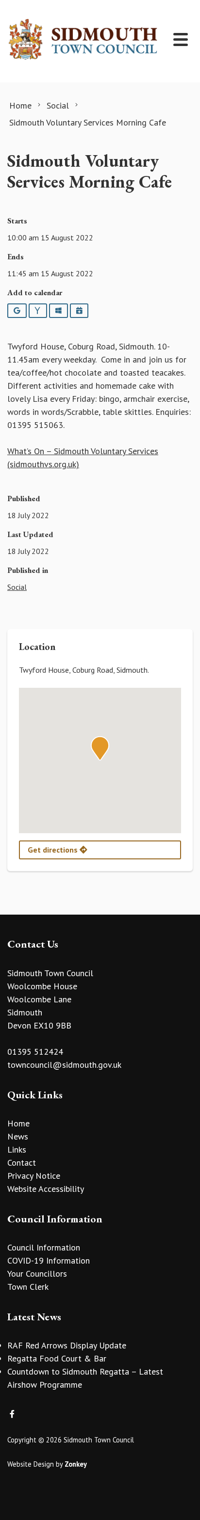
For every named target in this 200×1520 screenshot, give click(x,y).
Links (16, 1149)
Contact (21, 1162)
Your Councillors (37, 1273)
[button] (100, 748)
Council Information (43, 1247)
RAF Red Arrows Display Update (66, 1345)
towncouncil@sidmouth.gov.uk (64, 1064)
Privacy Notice (33, 1175)
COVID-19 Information (48, 1260)
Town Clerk (28, 1286)
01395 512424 (35, 1051)
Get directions (54, 850)
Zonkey (76, 1464)
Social (17, 587)
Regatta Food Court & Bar (56, 1358)
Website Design (30, 1464)
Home (18, 1123)
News (17, 1136)
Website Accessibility (45, 1188)
